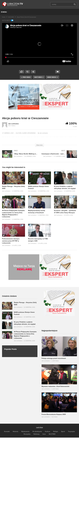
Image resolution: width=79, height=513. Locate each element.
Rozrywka (27, 434)
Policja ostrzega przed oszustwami (54, 358)
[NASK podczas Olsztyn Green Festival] (39, 178)
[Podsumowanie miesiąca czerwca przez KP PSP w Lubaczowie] (13, 230)
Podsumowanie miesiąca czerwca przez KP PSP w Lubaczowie (10, 241)
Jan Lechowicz (13, 123)
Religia (55, 431)
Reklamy (37, 434)
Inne (44, 434)
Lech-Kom (39, 427)
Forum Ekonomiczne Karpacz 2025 (54, 414)
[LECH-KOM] (23, 109)
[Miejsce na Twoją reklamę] (23, 279)
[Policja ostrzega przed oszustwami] (59, 346)
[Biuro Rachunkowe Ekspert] (59, 315)
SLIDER (24, 133)
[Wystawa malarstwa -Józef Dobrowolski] (59, 374)
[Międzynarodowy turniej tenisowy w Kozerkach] (39, 202)
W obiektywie (37, 431)
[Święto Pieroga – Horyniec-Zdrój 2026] (13, 178)
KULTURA (11, 17)
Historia (15, 431)
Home (3, 17)
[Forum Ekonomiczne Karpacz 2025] (59, 402)
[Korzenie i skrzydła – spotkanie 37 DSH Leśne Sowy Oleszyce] (65, 202)
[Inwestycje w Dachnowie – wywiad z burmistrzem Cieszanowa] (59, 156)
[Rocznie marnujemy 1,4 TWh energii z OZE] (39, 230)
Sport (63, 431)
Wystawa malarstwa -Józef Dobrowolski (55, 386)
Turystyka (71, 431)
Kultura (47, 431)
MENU (5, 12)
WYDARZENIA (31, 133)
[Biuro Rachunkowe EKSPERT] (55, 109)
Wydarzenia (25, 431)
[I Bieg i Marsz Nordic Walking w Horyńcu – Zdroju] (19, 156)
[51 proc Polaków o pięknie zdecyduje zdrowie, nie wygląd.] (65, 178)
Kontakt (7, 431)
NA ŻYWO (52, 434)
